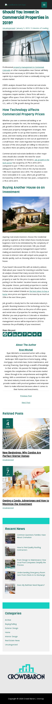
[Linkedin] (15, 334)
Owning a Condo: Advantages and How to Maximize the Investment (26, 502)
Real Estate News (12, 640)
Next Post (26, 402)
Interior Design (11, 636)
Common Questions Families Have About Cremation (31, 536)
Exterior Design (11, 628)
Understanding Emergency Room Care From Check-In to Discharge (31, 573)
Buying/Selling (11, 624)
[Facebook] (5, 334)
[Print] (34, 334)
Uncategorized (11, 644)
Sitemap (40, 698)
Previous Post (26, 396)
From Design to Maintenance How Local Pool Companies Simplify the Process (31, 562)
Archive (8, 620)
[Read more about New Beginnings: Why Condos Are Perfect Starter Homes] (26, 433)
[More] (39, 334)
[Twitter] (10, 334)
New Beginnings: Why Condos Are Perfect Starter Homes (22, 454)
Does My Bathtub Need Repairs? (31, 585)
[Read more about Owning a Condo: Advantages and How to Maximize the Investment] (26, 481)
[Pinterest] (24, 334)
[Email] (29, 334)
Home (7, 632)
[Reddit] (20, 334)
